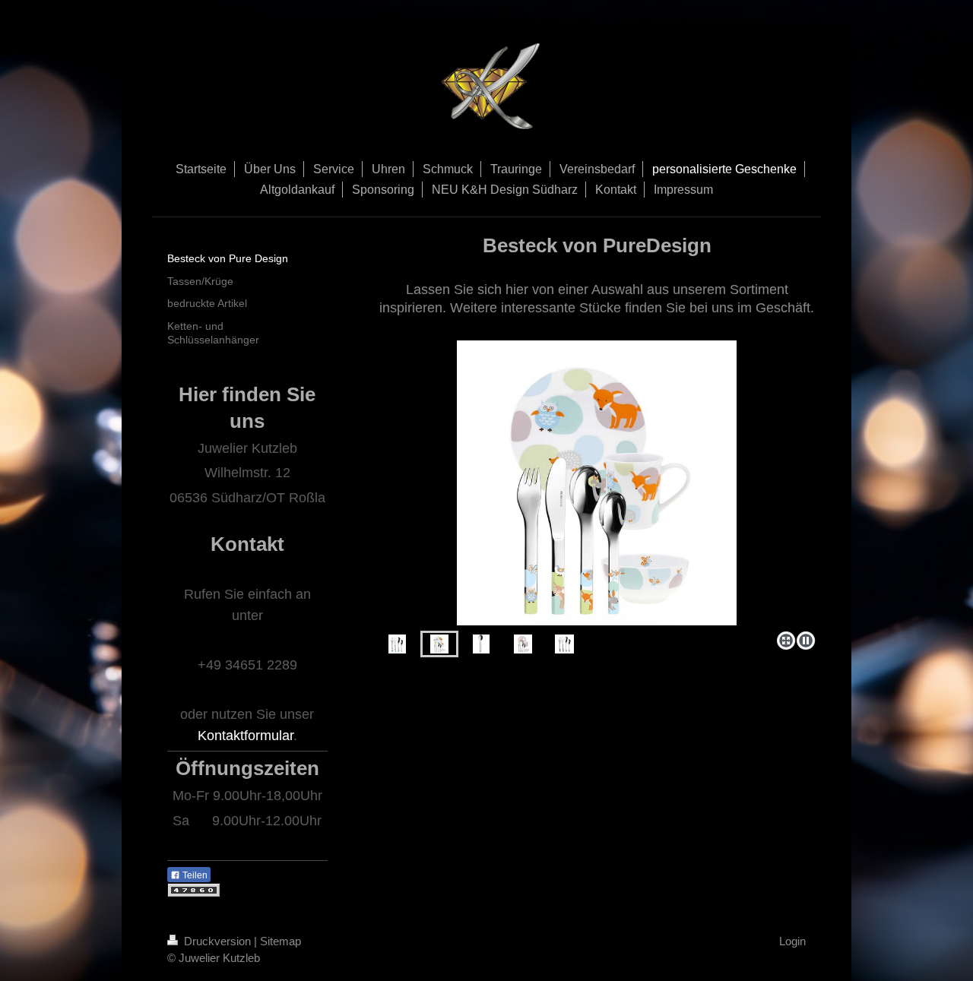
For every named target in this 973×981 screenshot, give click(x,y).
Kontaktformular (245, 735)
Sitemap (280, 941)
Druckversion (217, 941)
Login (792, 941)
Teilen (194, 875)
